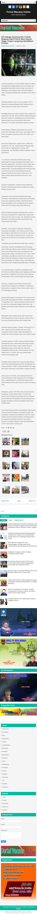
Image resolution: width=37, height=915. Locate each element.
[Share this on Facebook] (6, 427)
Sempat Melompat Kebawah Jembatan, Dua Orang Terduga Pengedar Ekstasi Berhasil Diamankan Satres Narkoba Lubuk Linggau (22, 525)
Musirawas (5, 754)
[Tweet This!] (8, 427)
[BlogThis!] (5, 431)
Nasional (4, 758)
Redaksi (4, 774)
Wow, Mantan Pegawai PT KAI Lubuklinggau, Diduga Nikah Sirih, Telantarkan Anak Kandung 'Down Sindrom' (22, 544)
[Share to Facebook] (9, 431)
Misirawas (5, 748)
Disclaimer (5, 732)
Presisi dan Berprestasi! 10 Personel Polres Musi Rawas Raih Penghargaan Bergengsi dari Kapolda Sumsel (20, 563)
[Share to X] (7, 431)
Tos (3, 780)
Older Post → (33, 501)
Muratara (4, 751)
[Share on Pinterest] (13, 427)
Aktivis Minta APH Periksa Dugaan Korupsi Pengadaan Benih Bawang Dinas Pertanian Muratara (22, 581)
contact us (5, 787)
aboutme (4, 783)
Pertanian (5, 767)
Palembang (5, 764)
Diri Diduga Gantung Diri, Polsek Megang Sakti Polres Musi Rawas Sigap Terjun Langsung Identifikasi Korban (17, 40)
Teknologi (5, 777)
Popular (4, 520)
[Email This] (3, 431)
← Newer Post (4, 501)
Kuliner (4, 742)
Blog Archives (19, 520)
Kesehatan (5, 738)
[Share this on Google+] (11, 427)
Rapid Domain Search (26, 912)
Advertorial (5, 729)
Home (19, 501)
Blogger (18, 908)
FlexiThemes (13, 911)
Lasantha (29, 911)
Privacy (4, 771)
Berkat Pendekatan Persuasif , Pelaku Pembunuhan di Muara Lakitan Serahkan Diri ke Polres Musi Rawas (21, 591)
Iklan (3, 735)
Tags (10, 520)
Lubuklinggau (6, 745)
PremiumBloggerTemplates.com (12, 912)
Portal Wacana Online (18, 12)
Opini (3, 761)
